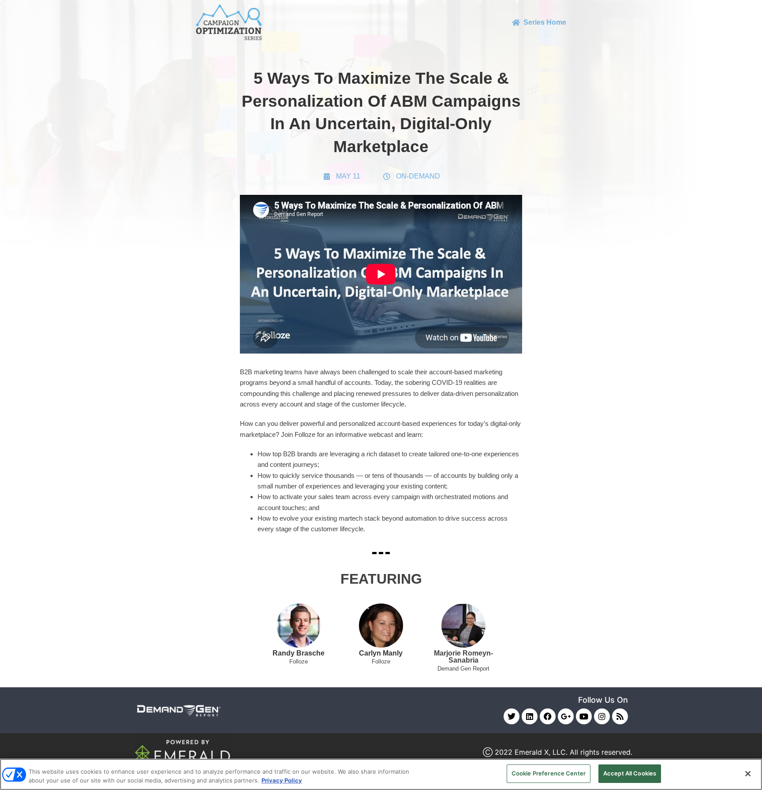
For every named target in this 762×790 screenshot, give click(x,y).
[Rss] (620, 716)
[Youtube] (584, 716)
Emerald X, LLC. (541, 752)
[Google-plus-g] (566, 716)
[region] (381, 774)
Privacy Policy (281, 780)
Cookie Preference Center (549, 773)
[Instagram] (602, 716)
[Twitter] (511, 716)
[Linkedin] (530, 716)
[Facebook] (548, 716)
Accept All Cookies (629, 773)
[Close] (748, 773)
